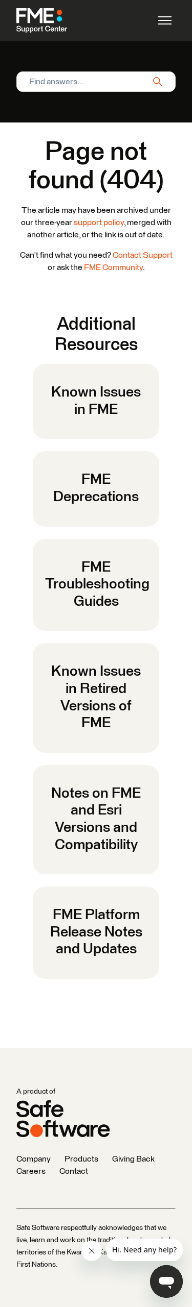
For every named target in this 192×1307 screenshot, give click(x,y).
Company (33, 1159)
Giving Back (133, 1159)
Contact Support (143, 255)
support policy (99, 222)
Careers (31, 1171)
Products (81, 1159)
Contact (73, 1171)
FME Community (113, 267)
